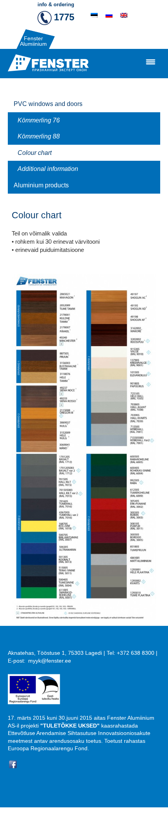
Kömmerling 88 (39, 136)
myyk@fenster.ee (49, 661)
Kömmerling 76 (39, 120)
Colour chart (35, 152)
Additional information (48, 168)
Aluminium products (41, 185)
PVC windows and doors (48, 104)
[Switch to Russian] (109, 15)
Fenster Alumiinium (33, 41)
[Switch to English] (123, 15)
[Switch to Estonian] (94, 15)
